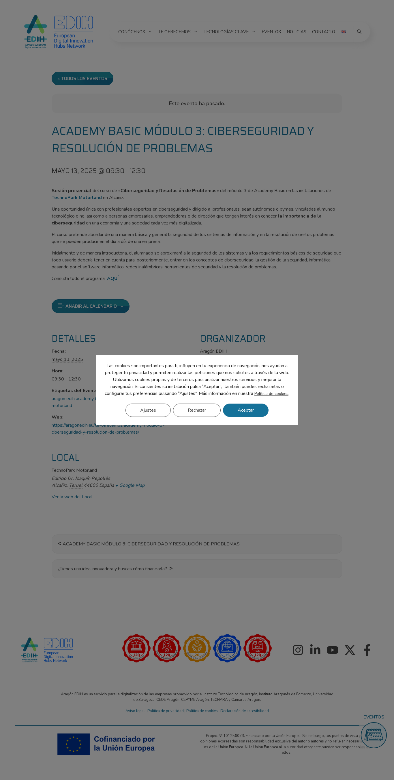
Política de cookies (271, 393)
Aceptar (246, 410)
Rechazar (197, 410)
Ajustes (148, 410)
